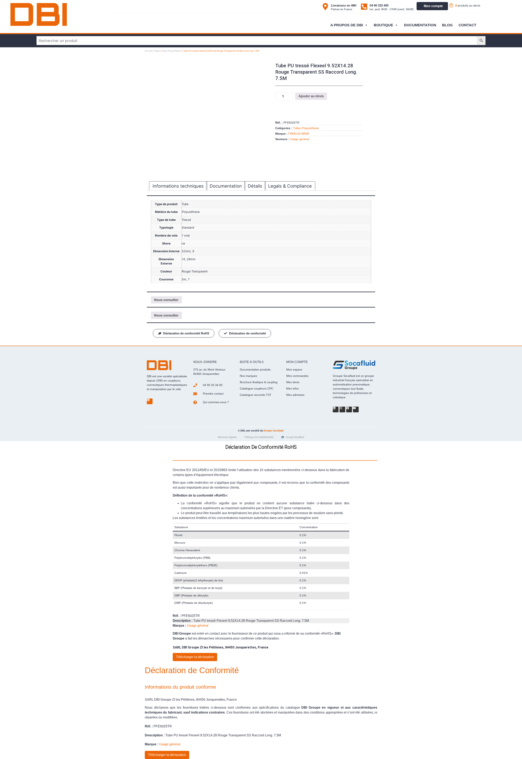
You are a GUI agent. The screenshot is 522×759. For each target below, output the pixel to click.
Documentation (420, 25)
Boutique (383, 25)
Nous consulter (166, 300)
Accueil (148, 51)
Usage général (299, 139)
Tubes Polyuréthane (171, 51)
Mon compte (433, 6)
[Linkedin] (150, 401)
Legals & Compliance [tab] (290, 186)
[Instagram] (342, 409)
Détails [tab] (255, 186)
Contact (467, 25)
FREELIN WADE (298, 133)
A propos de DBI (346, 25)
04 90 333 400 (379, 5)
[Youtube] (356, 409)
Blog (447, 25)
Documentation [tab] (226, 186)
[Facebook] (349, 409)
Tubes (157, 51)
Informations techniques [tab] (178, 186)
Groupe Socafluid (273, 430)
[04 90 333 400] (364, 6)
